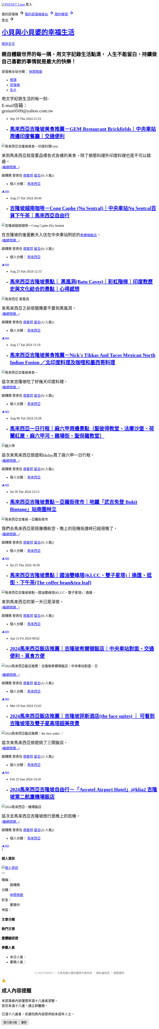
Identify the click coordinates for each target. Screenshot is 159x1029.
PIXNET (48, 972)
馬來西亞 (34, 184)
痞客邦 (28, 175)
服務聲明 (118, 972)
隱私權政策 (103, 972)
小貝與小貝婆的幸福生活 (38, 32)
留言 (37, 175)
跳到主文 (8, 44)
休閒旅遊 (35, 71)
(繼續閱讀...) (10, 167)
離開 (23, 1022)
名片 (13, 90)
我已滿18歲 (10, 1022)
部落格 (15, 85)
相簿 (13, 80)
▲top (5, 191)
